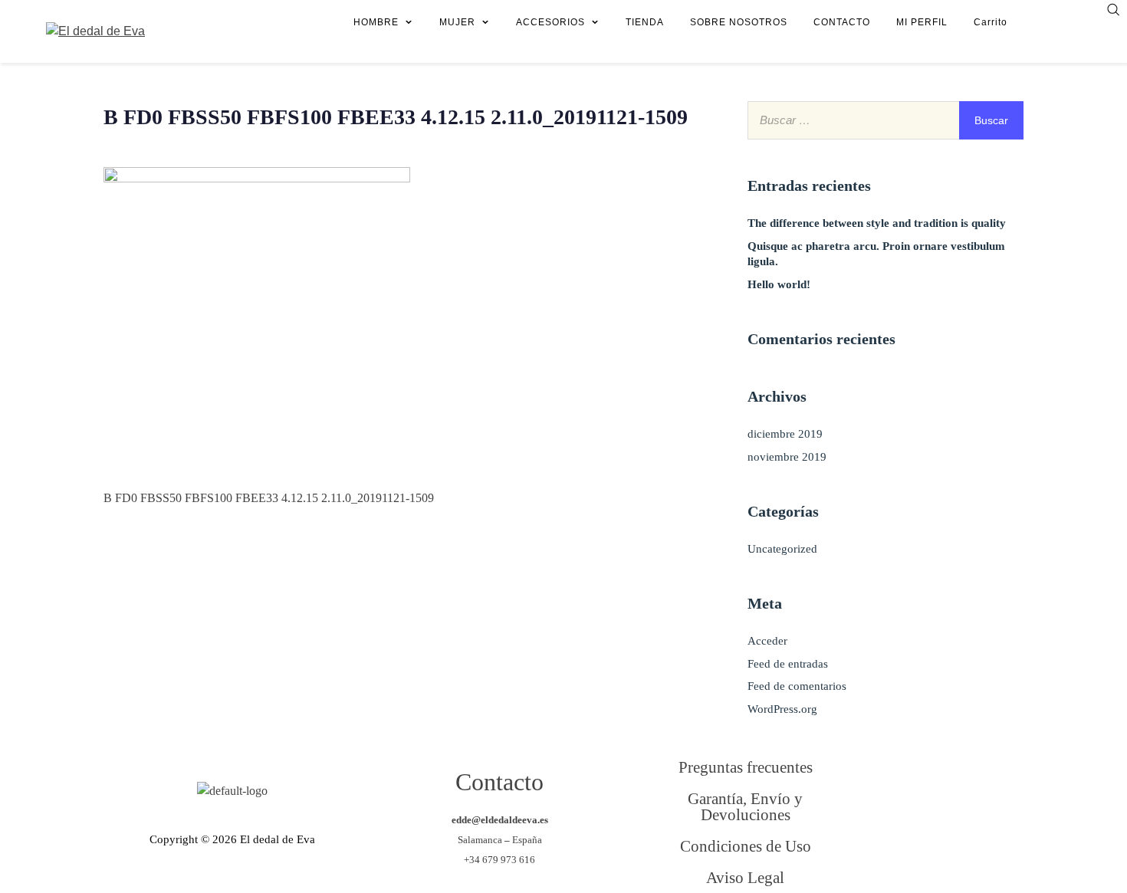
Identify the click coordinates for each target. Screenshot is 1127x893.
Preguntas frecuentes (745, 767)
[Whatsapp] (969, 853)
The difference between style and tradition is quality (877, 223)
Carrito (990, 22)
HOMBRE (376, 22)
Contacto (499, 782)
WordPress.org (782, 709)
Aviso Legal (745, 877)
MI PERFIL (922, 22)
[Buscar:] (886, 119)
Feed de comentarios (797, 686)
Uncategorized (782, 549)
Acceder (767, 641)
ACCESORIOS (550, 22)
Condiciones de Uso (745, 846)
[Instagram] (907, 853)
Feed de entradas (788, 664)
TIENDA (645, 22)
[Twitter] (969, 791)
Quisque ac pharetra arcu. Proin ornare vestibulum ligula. (876, 254)
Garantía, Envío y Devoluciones (745, 806)
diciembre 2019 (785, 434)
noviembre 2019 (787, 457)
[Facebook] (907, 791)
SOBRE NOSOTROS (738, 22)
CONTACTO (841, 22)
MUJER (457, 22)
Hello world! (779, 284)
